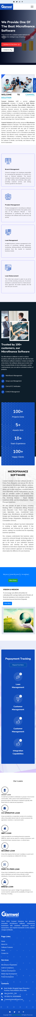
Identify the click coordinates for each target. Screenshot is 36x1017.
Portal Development (7, 977)
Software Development (8, 971)
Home (3, 941)
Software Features (7, 947)
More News (13, 580)
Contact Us (6, 54)
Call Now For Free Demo (10, 48)
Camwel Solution (16, 1015)
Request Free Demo (18, 665)
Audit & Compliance (7, 968)
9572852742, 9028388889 (12, 996)
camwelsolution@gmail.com (13, 999)
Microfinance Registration (9, 965)
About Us (4, 944)
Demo (3, 950)
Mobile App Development (9, 974)
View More (7, 603)
